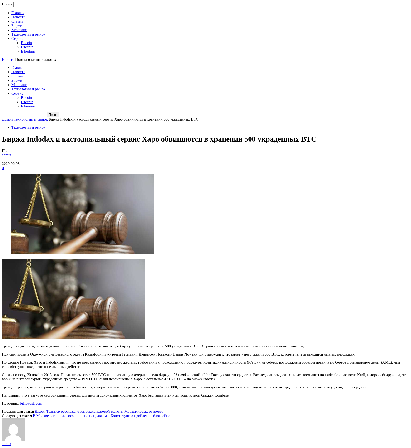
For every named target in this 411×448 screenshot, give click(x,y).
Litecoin (27, 47)
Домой (7, 119)
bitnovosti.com (31, 403)
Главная (17, 13)
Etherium (28, 51)
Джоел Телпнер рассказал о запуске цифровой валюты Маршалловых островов (99, 411)
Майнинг (19, 30)
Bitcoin (26, 43)
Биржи (16, 26)
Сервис (17, 38)
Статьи (17, 21)
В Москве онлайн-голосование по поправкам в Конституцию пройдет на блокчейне (101, 416)
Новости (18, 17)
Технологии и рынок (28, 34)
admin (6, 155)
